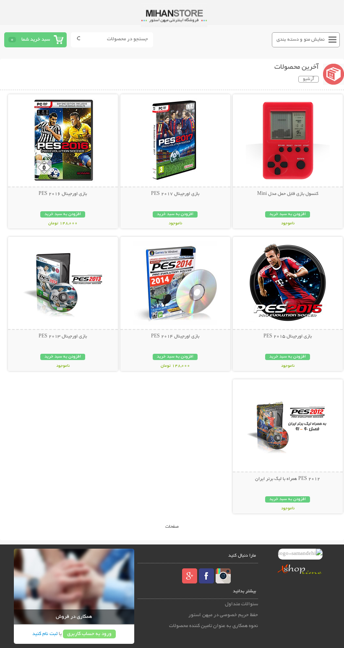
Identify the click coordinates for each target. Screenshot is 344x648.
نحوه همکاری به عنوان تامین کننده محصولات (213, 626)
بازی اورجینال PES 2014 (175, 336)
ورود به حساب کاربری (89, 634)
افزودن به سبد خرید (287, 214)
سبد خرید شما (35, 39)
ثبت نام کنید (44, 634)
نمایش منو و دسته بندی (300, 39)
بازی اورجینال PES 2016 (63, 194)
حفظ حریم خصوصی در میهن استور (223, 615)
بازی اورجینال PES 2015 (287, 336)
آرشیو (308, 79)
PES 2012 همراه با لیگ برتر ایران (287, 479)
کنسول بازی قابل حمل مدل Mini (287, 194)
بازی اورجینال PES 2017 (175, 194)
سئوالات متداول (241, 604)
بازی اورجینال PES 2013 (63, 336)
